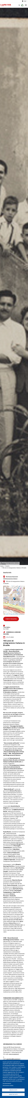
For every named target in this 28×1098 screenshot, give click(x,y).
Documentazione (7, 1083)
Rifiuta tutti (13, 1090)
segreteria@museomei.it (13, 1059)
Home (2, 566)
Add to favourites (12, 619)
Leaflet (6, 614)
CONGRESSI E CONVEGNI (13, 632)
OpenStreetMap (14, 614)
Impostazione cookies (8, 1085)
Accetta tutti (13, 1094)
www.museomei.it (14, 1054)
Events (7, 566)
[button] (14, 598)
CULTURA (6, 634)
